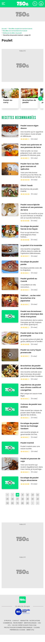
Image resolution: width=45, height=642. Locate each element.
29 (28, 499)
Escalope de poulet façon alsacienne (30, 479)
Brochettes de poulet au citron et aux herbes (32, 367)
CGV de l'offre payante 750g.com (24, 625)
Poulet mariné (27, 443)
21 (22, 495)
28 (22, 499)
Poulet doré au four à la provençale (32, 334)
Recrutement (18, 623)
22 (27, 495)
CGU (39, 623)
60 (12, 503)
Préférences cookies (17, 630)
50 (7, 503)
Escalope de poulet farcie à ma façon (30, 227)
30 (33, 499)
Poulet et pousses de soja (30, 460)
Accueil (4, 28)
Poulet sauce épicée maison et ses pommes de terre (32, 207)
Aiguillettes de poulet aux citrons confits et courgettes (31, 387)
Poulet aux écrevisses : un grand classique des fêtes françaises (32, 314)
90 (28, 503)
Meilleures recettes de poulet (12, 33)
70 (17, 503)
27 (17, 499)
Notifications (34, 621)
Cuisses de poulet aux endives (31, 405)
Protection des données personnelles (18, 627)
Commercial (7, 623)
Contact (15, 621)
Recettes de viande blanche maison (15, 31)
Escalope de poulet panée (30, 263)
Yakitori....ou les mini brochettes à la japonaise (30, 298)
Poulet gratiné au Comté (29, 279)
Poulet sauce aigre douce (29, 127)
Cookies (37, 627)
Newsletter (24, 621)
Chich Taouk (27, 185)
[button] (39, 98)
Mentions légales (30, 623)
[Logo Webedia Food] (22, 611)
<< (7, 495)
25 (7, 499)
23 (33, 495)
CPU (9, 625)
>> (37, 503)
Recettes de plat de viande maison (20, 28)
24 (38, 495)
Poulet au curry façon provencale (31, 351)
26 (12, 499)
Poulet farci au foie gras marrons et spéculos (30, 166)
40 (38, 499)
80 (22, 503)
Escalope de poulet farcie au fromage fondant (30, 426)
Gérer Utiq (30, 630)
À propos (7, 621)
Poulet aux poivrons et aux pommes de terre (31, 146)
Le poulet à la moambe (31, 245)
